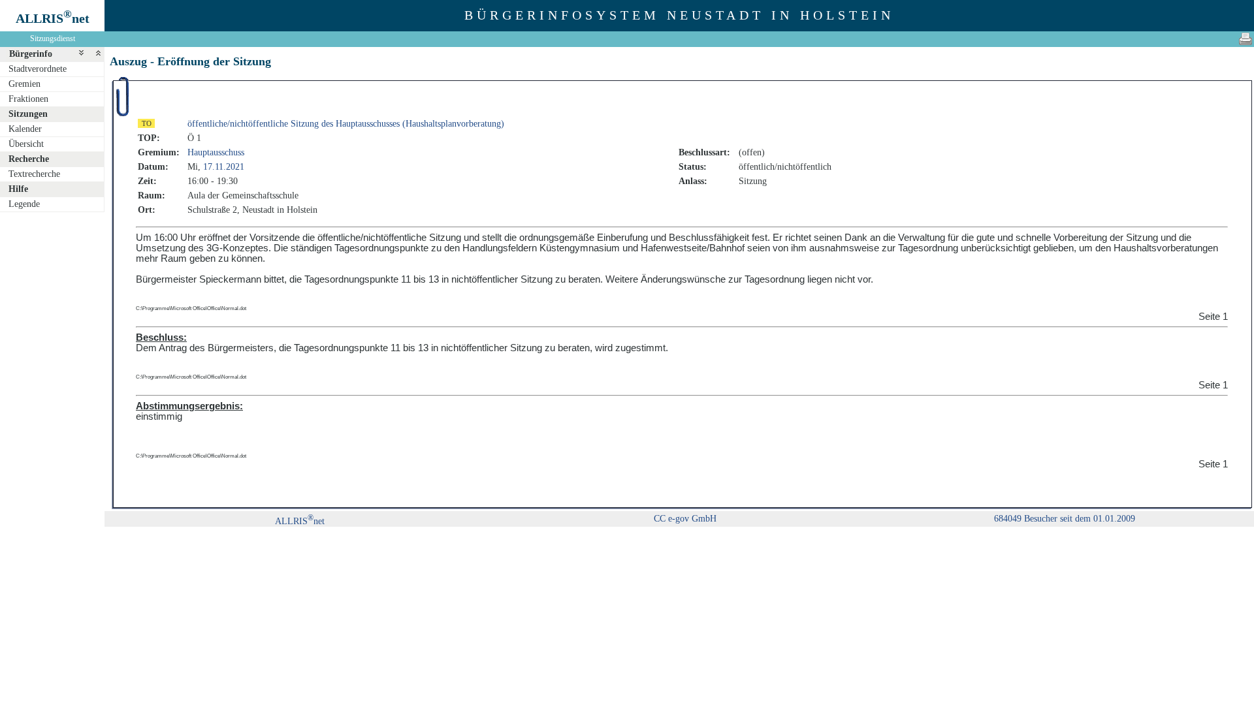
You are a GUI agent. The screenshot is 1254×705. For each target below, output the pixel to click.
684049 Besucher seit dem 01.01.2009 (1064, 519)
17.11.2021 (223, 167)
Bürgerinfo (30, 54)
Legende (24, 204)
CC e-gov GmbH (685, 519)
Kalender (25, 129)
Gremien (24, 84)
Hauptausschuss (215, 152)
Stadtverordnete (37, 69)
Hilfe (18, 189)
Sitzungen (28, 114)
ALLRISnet (300, 521)
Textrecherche (34, 174)
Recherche (28, 159)
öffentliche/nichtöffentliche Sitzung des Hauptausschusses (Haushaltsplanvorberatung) (345, 124)
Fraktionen (28, 99)
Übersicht (26, 144)
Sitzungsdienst (52, 38)
